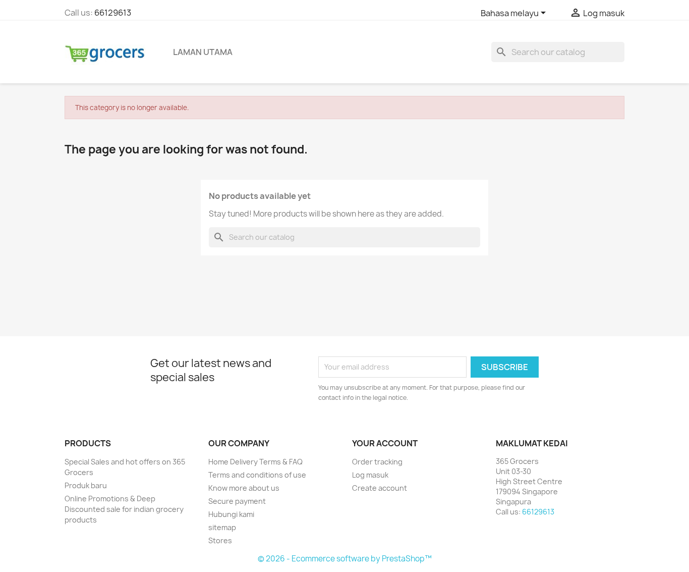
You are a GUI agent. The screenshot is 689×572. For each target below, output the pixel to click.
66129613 (112, 12)
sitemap (222, 527)
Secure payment (237, 501)
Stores (220, 540)
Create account (379, 488)
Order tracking (377, 461)
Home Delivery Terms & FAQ (255, 461)
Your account (385, 443)
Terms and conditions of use (257, 475)
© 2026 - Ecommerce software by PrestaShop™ (345, 558)
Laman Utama (203, 52)
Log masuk (370, 475)
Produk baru (86, 485)
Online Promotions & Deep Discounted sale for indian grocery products (124, 509)
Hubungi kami (231, 514)
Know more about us (243, 488)
